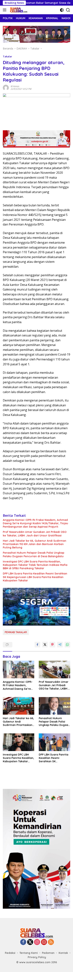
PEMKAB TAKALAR (16, 632)
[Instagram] (37, 942)
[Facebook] (23, 942)
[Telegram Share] (60, 644)
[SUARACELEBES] (18, 10)
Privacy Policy (37, 957)
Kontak (63, 953)
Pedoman (48, 953)
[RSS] (51, 942)
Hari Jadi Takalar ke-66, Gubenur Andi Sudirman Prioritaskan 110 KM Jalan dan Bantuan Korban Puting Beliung (34, 544)
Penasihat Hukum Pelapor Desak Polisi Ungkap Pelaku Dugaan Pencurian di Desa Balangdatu (33, 554)
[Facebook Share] (37, 644)
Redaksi (10, 953)
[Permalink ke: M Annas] (6, 87)
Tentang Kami (28, 953)
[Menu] (5, 10)
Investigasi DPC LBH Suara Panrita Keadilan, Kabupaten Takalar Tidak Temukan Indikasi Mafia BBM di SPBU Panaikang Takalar (35, 565)
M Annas (15, 86)
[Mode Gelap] (62, 10)
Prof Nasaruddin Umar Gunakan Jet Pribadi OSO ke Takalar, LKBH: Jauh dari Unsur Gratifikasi (34, 533)
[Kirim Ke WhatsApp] (67, 644)
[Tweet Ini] (45, 644)
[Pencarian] (68, 10)
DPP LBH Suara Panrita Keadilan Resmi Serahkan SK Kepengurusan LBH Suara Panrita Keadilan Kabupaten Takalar (35, 577)
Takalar (7, 56)
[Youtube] (44, 942)
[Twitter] (30, 942)
